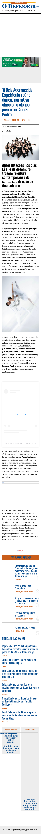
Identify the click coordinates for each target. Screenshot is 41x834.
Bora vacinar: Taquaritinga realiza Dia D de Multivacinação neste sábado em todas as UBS (20, 673)
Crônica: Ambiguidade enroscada (25, 614)
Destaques (26, 120)
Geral (4, 666)
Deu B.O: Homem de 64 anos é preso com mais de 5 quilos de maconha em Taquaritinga (19, 715)
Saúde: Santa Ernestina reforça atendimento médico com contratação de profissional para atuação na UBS (30, 804)
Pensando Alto (21, 631)
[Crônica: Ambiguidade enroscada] (7, 616)
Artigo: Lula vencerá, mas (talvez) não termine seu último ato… (27, 601)
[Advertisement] (20, 35)
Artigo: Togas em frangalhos (23, 587)
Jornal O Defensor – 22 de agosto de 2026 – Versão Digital (19, 661)
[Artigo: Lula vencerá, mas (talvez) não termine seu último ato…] (7, 602)
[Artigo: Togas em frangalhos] (7, 589)
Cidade (18, 579)
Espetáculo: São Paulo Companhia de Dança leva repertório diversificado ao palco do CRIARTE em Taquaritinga (26, 571)
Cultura (5, 708)
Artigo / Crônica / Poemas (24, 592)
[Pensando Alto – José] (7, 629)
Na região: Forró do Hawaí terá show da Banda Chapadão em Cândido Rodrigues (19, 701)
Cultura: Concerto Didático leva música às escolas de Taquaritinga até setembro (20, 687)
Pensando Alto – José (25, 627)
